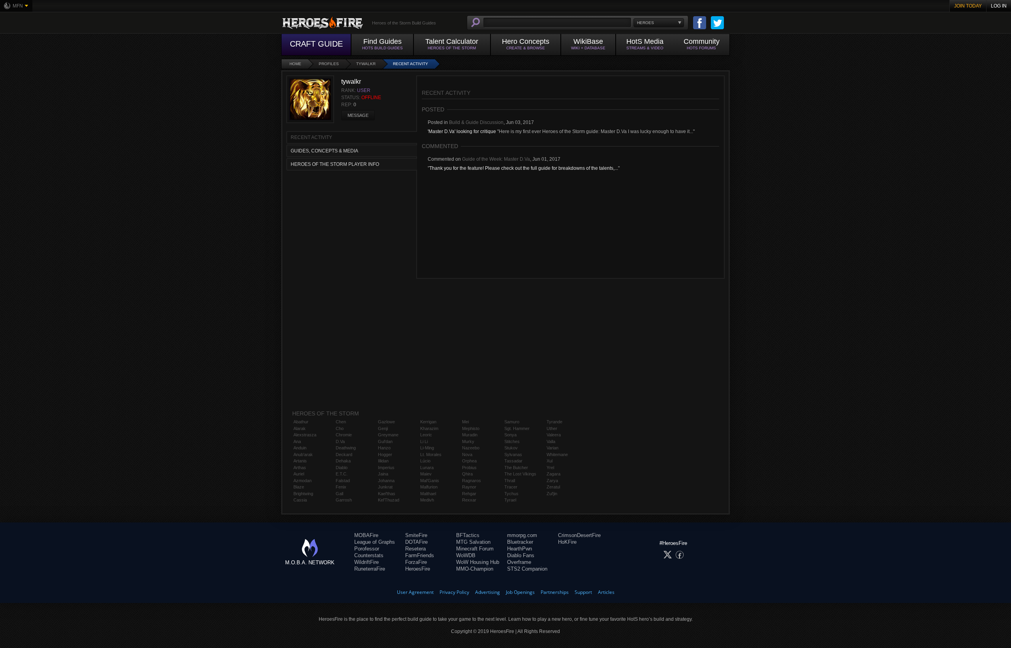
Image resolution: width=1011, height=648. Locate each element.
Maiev (426, 473)
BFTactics (467, 535)
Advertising (487, 592)
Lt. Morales (431, 454)
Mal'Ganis (429, 480)
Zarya (552, 480)
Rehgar (469, 493)
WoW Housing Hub (477, 562)
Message (358, 115)
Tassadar (513, 460)
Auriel (298, 473)
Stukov (511, 447)
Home (295, 64)
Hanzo (384, 447)
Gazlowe (386, 421)
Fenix (341, 487)
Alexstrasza (304, 434)
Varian (552, 447)
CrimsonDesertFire (579, 535)
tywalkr (366, 64)
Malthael (428, 493)
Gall (339, 493)
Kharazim (429, 428)
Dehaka (343, 460)
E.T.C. (342, 473)
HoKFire (567, 542)
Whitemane (557, 454)
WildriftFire (366, 562)
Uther (552, 428)
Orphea (469, 460)
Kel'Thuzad (388, 500)
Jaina (383, 473)
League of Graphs (374, 542)
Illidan (383, 460)
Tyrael (510, 500)
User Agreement (415, 592)
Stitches (512, 441)
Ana (297, 441)
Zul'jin (552, 493)
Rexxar (469, 500)
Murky (468, 441)
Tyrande (554, 421)
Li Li (424, 441)
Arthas (299, 467)
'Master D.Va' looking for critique (462, 131)
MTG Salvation (473, 542)
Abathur (300, 421)
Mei (465, 421)
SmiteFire (416, 535)
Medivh (427, 500)
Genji (383, 428)
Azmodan (302, 480)
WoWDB (465, 555)
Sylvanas (513, 454)
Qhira (467, 473)
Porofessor (366, 549)
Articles (606, 592)
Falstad (343, 480)
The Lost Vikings (520, 473)
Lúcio (425, 460)
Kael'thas (386, 493)
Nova (467, 454)
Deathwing (346, 447)
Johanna (386, 480)
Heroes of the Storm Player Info (335, 164)
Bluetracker (520, 542)
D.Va (340, 441)
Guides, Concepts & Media (324, 151)
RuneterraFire (369, 569)
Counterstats (368, 555)
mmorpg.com (522, 535)
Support (583, 592)
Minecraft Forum (475, 549)
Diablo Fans (520, 555)
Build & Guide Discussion (476, 122)
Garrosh (344, 500)
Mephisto (470, 428)
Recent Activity (410, 64)
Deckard (344, 454)
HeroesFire (417, 569)
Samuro (511, 421)
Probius (469, 467)
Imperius (386, 467)
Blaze (298, 487)
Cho (340, 428)
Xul (549, 460)
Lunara (427, 467)
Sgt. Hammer (517, 428)
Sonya (510, 434)
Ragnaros (471, 480)
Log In (999, 6)
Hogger (385, 454)
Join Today (968, 6)
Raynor (469, 487)
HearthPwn (519, 549)
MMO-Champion (474, 569)
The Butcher (516, 467)
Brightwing (303, 493)
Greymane (388, 434)
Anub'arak (303, 454)
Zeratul (553, 487)
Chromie (344, 434)
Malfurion (429, 487)
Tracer (510, 487)
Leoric (426, 434)
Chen (341, 421)
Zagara (553, 473)
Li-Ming (427, 447)
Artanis (300, 460)
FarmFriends (419, 555)
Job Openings (520, 592)
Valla (551, 441)
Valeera (554, 434)
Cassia (300, 500)
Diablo (342, 467)
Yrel (550, 467)
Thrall (509, 480)
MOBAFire (366, 535)
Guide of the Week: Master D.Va (496, 159)
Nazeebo (470, 447)
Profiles (329, 64)
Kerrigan (428, 421)
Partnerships (555, 592)
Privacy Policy (454, 592)
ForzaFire (416, 562)
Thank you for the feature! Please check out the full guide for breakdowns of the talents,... (523, 168)
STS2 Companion (527, 569)
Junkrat (385, 487)
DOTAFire (416, 542)
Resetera (415, 549)
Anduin (299, 447)
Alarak (299, 428)
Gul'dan (385, 441)
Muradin (469, 434)
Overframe (519, 562)
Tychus (511, 493)
